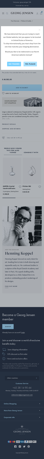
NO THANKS (14, 64)
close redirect (39, 30)
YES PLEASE (30, 64)
